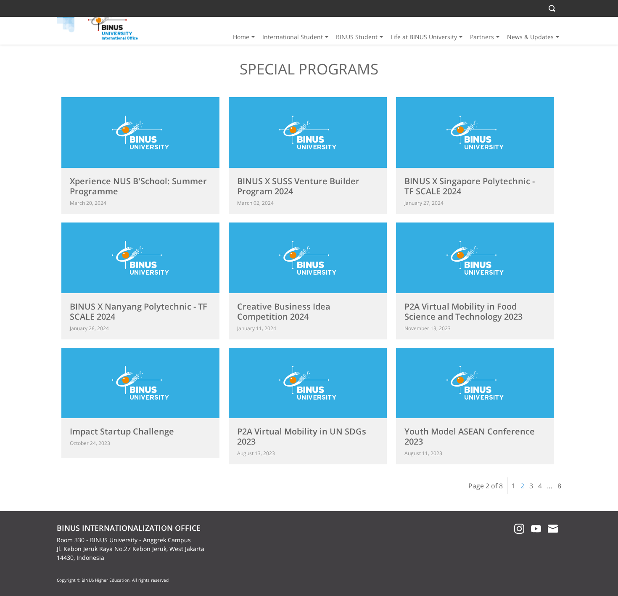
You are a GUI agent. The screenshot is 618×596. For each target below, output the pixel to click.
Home (241, 37)
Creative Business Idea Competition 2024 (283, 311)
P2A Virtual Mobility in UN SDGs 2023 (301, 436)
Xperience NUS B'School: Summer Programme (138, 186)
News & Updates (530, 37)
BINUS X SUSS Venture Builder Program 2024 (298, 186)
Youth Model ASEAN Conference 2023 (469, 436)
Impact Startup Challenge (122, 431)
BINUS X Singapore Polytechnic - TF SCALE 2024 (469, 186)
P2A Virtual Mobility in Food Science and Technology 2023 (463, 311)
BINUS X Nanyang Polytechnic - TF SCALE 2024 (138, 311)
